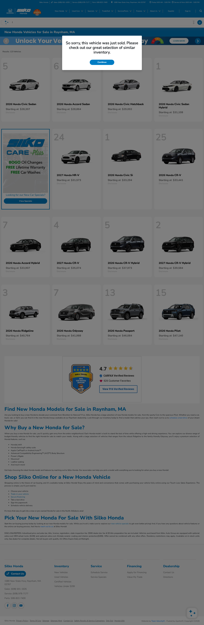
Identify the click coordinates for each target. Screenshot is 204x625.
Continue (102, 62)
